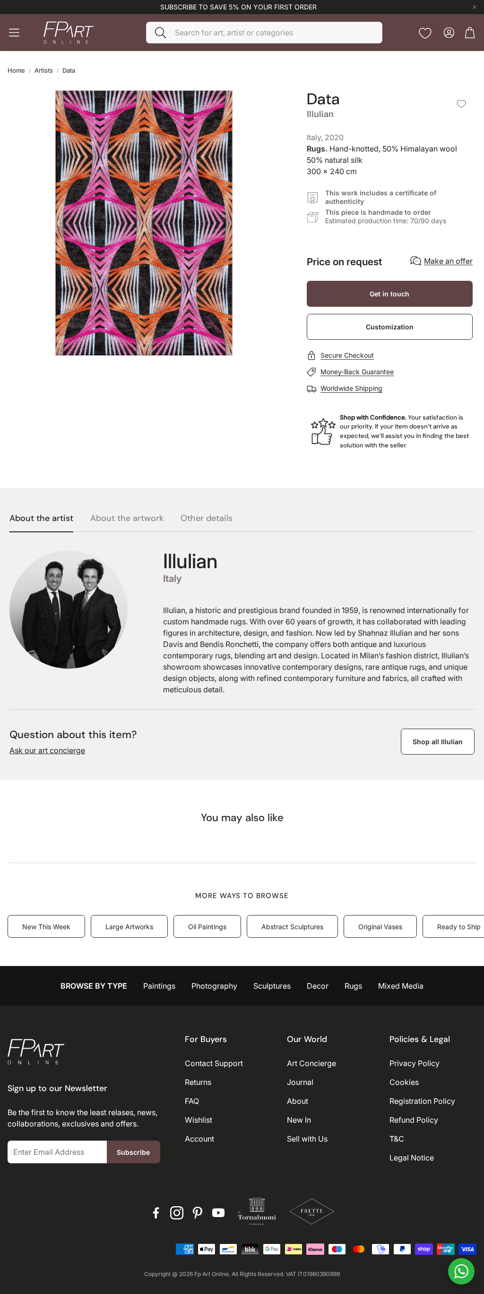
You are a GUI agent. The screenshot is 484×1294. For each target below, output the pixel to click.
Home (16, 70)
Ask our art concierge (47, 750)
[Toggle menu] (14, 32)
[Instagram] (176, 1212)
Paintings (159, 986)
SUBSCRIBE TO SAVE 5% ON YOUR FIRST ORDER (238, 7)
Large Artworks (129, 927)
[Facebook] (156, 1212)
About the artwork (127, 518)
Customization (390, 327)
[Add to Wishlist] (461, 103)
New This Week (46, 927)
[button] (264, 32)
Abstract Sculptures (292, 927)
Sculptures (272, 986)
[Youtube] (218, 1212)
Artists (44, 70)
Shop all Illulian (438, 742)
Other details (207, 518)
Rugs (353, 986)
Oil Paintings (207, 927)
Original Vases (380, 927)
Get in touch (389, 294)
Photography (214, 986)
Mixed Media (401, 986)
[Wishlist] (425, 33)
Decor (317, 986)
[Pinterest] (197, 1212)
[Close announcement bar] (474, 7)
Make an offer (448, 261)
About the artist (41, 518)
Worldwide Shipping (351, 388)
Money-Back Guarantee (357, 372)
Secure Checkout (347, 355)
